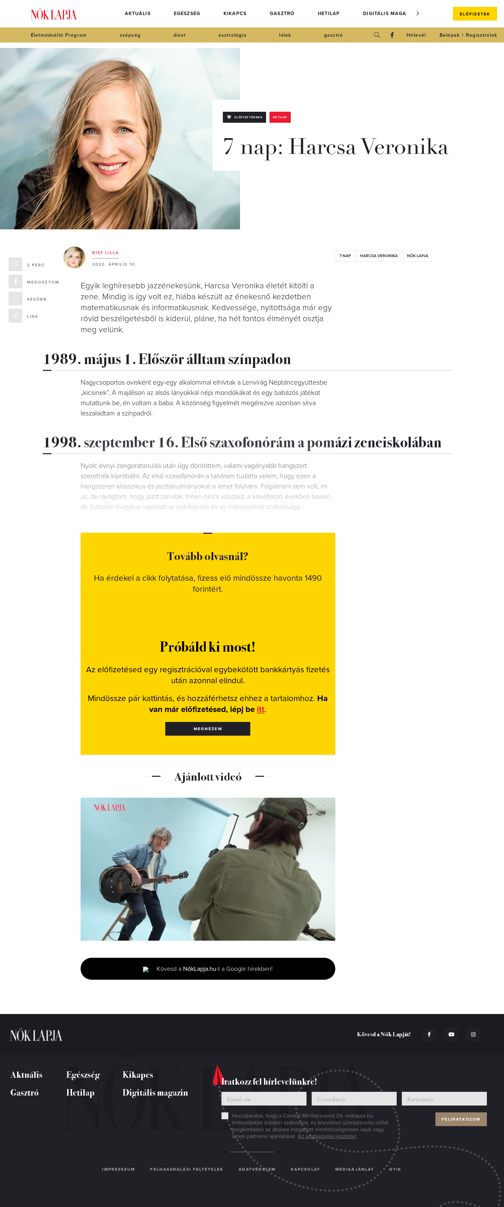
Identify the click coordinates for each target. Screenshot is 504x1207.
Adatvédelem (257, 1169)
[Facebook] (392, 35)
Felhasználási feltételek (186, 1169)
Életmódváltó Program (59, 35)
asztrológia (232, 35)
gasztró (333, 35)
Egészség (187, 13)
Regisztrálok (481, 35)
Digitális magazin (389, 13)
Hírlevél (416, 35)
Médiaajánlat (354, 1169)
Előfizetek (475, 14)
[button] (418, 13)
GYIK (395, 1169)
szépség (130, 35)
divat (179, 35)
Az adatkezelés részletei (327, 1136)
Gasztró (282, 13)
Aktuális (138, 13)
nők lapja (417, 255)
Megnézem (208, 728)
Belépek (450, 35)
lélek (285, 35)
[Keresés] (377, 35)
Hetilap (329, 13)
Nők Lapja (53, 14)
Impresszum (118, 1169)
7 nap (345, 255)
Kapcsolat (305, 1169)
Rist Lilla (105, 252)
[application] (208, 869)
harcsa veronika (379, 255)
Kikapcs (235, 13)
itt (260, 709)
